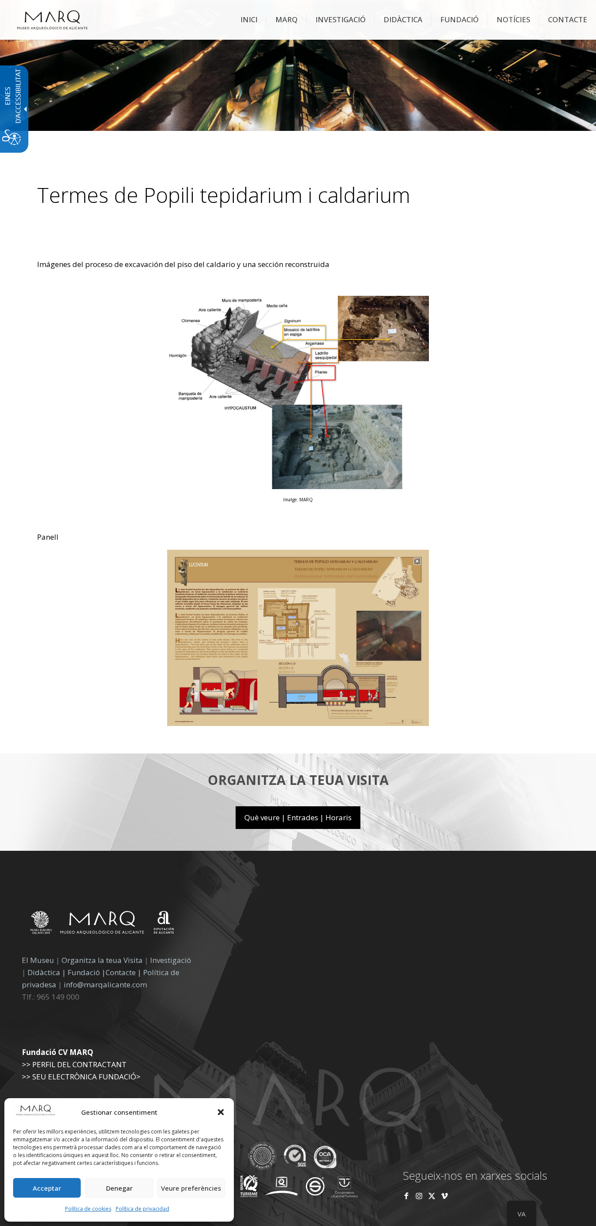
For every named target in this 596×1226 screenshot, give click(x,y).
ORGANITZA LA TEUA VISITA (298, 780)
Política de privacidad (142, 1208)
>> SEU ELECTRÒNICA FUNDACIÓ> (81, 1077)
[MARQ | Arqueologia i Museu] (52, 19)
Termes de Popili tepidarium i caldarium (223, 195)
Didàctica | (47, 972)
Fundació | (87, 972)
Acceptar (47, 1188)
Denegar (119, 1188)
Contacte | (123, 972)
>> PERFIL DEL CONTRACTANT (74, 1064)
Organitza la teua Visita (102, 960)
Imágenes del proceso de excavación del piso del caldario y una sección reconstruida (183, 264)
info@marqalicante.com (105, 984)
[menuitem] (249, 19)
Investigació (170, 960)
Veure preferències (191, 1188)
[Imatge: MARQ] (298, 486)
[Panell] (298, 723)
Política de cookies (88, 1208)
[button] (220, 1112)
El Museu (38, 960)
